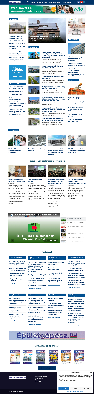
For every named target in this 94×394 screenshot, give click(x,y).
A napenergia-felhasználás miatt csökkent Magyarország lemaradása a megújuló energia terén (53, 109)
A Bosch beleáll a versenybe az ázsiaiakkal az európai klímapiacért (76, 58)
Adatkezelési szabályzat (41, 376)
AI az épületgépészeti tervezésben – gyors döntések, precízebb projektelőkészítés (76, 263)
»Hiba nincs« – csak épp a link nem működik (17, 47)
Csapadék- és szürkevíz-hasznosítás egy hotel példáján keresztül (56, 305)
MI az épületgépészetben (76, 257)
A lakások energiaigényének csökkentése (56, 274)
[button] (91, 372)
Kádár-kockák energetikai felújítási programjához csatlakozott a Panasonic (16, 38)
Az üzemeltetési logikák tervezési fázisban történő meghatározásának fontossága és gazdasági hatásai (37, 301)
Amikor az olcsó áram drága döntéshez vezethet (56, 263)
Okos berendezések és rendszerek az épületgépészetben (15, 308)
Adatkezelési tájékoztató (71, 391)
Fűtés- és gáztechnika (16, 257)
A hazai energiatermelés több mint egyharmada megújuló (52, 67)
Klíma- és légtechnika (73, 39)
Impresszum (38, 381)
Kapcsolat (37, 380)
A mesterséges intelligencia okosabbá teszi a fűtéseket (75, 269)
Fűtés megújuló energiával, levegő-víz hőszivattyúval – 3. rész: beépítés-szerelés (76, 308)
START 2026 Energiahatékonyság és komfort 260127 (75, 226)
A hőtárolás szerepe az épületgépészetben (54, 268)
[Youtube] (81, 2)
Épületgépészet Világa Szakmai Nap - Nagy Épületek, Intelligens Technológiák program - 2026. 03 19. (75, 222)
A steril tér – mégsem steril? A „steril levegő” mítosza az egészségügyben (36, 280)
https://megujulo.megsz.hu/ (16, 91)
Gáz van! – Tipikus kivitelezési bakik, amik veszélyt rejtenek (17, 269)
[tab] (73, 219)
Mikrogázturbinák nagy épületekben (15, 279)
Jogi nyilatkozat (80, 391)
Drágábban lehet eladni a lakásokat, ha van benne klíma (76, 64)
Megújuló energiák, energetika (54, 258)
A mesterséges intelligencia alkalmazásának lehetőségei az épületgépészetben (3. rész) (76, 275)
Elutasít (75, 388)
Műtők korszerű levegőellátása (37, 285)
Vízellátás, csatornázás (55, 295)
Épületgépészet (13, 19)
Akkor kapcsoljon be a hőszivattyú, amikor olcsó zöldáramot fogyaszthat (53, 119)
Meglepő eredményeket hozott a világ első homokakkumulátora (53, 87)
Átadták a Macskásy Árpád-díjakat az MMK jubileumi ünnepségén (16, 59)
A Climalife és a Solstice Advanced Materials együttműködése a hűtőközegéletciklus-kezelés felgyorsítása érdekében (76, 72)
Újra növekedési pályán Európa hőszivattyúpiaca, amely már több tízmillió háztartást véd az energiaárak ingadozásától (53, 54)
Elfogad (64, 388)
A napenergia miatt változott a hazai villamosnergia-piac (53, 77)
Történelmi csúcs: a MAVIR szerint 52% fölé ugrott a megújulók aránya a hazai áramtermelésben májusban (54, 99)
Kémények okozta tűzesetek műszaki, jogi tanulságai (17, 274)
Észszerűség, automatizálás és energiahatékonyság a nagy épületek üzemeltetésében (56, 181)
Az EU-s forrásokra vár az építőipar (75, 115)
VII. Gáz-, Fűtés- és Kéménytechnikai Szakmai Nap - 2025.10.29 (75, 241)
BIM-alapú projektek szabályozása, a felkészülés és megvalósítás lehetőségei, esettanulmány (17, 301)
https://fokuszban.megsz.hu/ (16, 114)
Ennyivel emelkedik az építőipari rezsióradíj (74, 98)
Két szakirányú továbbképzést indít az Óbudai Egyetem (17, 52)
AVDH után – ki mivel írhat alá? (17, 43)
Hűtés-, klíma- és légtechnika (34, 258)
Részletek (86, 388)
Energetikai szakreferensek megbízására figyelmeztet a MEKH (75, 109)
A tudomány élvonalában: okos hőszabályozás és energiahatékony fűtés (17, 316)
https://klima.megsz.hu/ (15, 99)
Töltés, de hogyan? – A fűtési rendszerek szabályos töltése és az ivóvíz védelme (17, 263)
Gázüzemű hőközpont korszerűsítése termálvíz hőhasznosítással (55, 280)
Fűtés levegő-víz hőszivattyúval (73, 295)
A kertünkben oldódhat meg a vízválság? (56, 299)
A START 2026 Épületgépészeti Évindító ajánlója (75, 233)
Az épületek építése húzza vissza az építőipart (75, 120)
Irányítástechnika (15, 295)
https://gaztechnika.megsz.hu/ (16, 107)
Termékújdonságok (13, 130)
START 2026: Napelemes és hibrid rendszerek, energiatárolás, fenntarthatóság (77, 181)
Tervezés (32, 295)
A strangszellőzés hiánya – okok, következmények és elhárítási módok (55, 312)
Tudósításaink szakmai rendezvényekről (47, 161)
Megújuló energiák (34, 47)
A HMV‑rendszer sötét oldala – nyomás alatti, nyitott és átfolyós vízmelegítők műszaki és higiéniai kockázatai (37, 309)
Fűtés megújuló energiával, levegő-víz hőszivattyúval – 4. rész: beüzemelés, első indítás (76, 301)
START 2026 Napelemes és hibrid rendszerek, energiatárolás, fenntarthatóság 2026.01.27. (75, 230)
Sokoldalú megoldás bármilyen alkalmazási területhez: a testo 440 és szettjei (76, 150)
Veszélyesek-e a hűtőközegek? (37, 275)
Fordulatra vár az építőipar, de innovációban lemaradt (76, 103)
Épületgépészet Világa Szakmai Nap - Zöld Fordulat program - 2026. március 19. (75, 218)
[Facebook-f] (78, 2)
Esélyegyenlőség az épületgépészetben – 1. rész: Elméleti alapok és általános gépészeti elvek (36, 318)
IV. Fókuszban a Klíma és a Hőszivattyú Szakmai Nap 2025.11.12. (75, 237)
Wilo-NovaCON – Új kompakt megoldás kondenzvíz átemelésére (16, 150)
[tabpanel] (34, 228)
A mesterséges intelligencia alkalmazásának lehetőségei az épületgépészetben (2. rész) (76, 282)
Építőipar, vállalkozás (73, 80)
